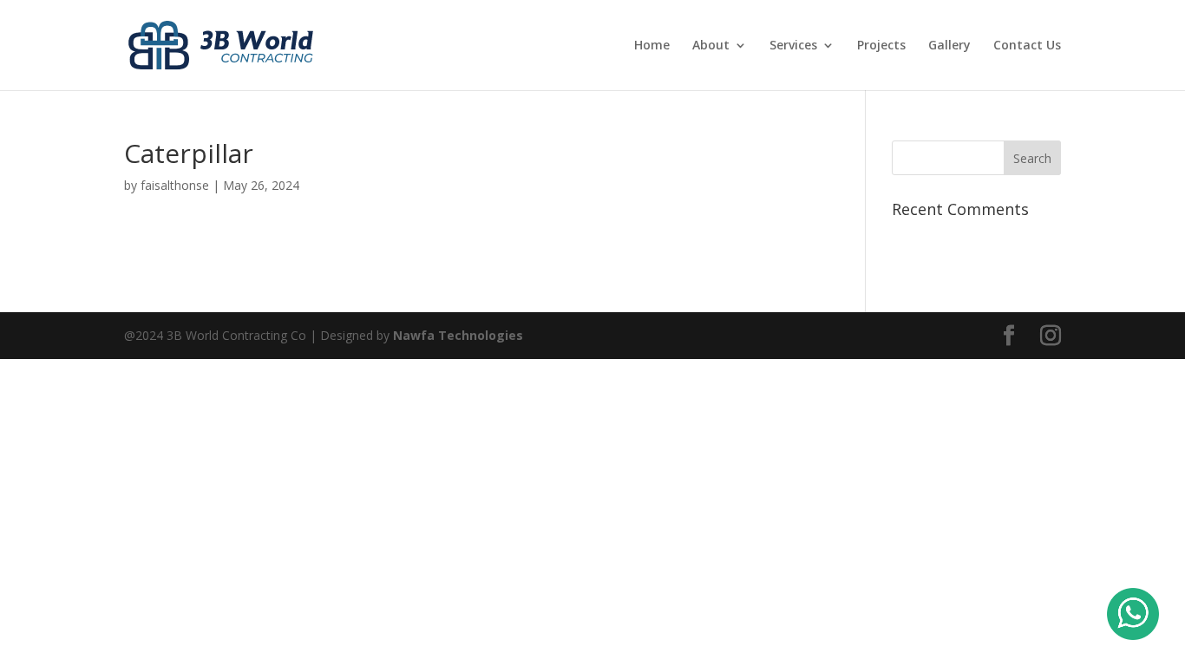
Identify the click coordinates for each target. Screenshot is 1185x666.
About (711, 46)
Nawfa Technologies (458, 335)
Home (652, 46)
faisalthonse (175, 185)
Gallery (949, 46)
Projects (881, 46)
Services (793, 46)
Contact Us (1027, 46)
